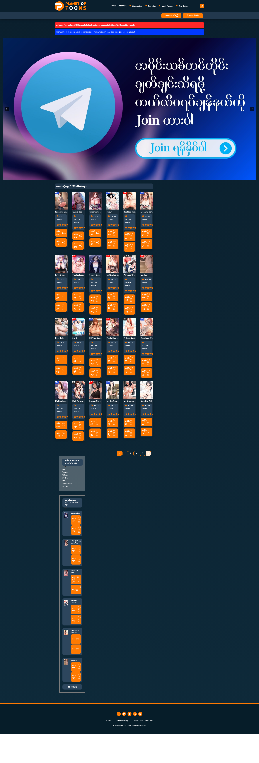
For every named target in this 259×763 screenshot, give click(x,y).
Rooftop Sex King (131, 212)
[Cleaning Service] (146, 200)
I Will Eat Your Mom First (82, 401)
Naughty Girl (146, 401)
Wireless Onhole (131, 275)
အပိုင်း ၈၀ (144, 362)
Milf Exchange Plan (115, 275)
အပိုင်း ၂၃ (144, 432)
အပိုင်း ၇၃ (127, 247)
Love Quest (60, 275)
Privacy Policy (122, 720)
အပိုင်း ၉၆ (76, 370)
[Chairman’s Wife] (95, 200)
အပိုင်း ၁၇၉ (144, 307)
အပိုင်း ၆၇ (110, 296)
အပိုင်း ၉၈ (93, 422)
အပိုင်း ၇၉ (144, 373)
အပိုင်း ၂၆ (93, 233)
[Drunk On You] (66, 573)
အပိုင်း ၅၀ (110, 359)
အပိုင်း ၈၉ (127, 370)
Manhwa (123, 5)
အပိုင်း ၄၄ (127, 422)
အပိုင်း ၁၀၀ (110, 244)
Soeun (109, 212)
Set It (74, 338)
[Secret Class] (95, 263)
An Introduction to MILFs (134, 338)
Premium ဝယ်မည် (171, 15)
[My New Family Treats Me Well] (61, 389)
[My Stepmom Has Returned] (129, 389)
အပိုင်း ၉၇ (76, 359)
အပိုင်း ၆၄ (110, 422)
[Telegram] (129, 714)
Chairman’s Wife (96, 212)
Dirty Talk (59, 338)
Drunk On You (74, 572)
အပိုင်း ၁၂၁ (93, 362)
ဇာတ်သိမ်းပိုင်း (73, 579)
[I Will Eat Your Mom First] (78, 389)
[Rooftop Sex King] (129, 200)
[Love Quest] (61, 263)
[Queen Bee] (78, 200)
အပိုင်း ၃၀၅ (93, 299)
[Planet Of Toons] (70, 6)
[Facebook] (119, 714)
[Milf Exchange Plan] (112, 263)
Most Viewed (167, 6)
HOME (113, 5)
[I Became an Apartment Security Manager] (61, 200)
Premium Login (193, 15)
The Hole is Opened (75, 631)
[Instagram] (135, 714)
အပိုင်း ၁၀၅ (127, 310)
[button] (129, 109)
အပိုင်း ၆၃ (110, 433)
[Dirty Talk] (61, 326)
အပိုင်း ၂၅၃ (76, 245)
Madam (144, 275)
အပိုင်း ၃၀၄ (93, 310)
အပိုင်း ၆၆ (110, 307)
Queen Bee (77, 212)
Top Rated (183, 6)
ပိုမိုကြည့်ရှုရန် (72, 687)
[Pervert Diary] (95, 389)
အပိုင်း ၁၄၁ (76, 425)
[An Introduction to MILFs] (129, 326)
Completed (137, 6)
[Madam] (146, 263)
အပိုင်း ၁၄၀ (76, 436)
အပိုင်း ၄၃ (58, 359)
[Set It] (78, 326)
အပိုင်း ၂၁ (58, 296)
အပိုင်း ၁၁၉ (58, 434)
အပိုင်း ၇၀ (144, 244)
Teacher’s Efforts (148, 338)
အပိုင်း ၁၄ (58, 242)
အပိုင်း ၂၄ (144, 422)
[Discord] (140, 714)
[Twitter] (124, 714)
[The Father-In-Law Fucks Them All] (112, 326)
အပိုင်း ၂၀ (58, 307)
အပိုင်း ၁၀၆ (127, 299)
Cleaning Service (148, 212)
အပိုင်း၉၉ (75, 589)
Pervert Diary (95, 401)
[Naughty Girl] (146, 389)
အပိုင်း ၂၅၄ (76, 236)
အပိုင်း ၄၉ (110, 370)
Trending (152, 6)
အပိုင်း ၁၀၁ (110, 233)
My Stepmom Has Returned (136, 401)
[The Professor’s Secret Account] (78, 263)
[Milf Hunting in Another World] (95, 326)
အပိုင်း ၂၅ (93, 242)
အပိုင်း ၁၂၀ (93, 373)
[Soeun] (112, 200)
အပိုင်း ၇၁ (144, 233)
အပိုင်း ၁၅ (58, 233)
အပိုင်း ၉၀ (127, 359)
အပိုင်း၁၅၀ (75, 649)
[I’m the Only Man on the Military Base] (112, 389)
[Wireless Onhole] (129, 263)
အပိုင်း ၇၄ (127, 236)
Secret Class (94, 275)
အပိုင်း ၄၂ (58, 370)
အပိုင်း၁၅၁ (75, 639)
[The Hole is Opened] (66, 632)
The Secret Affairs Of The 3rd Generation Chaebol (67, 478)
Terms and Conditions (143, 720)
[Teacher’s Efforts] (146, 326)
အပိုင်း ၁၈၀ (144, 296)
